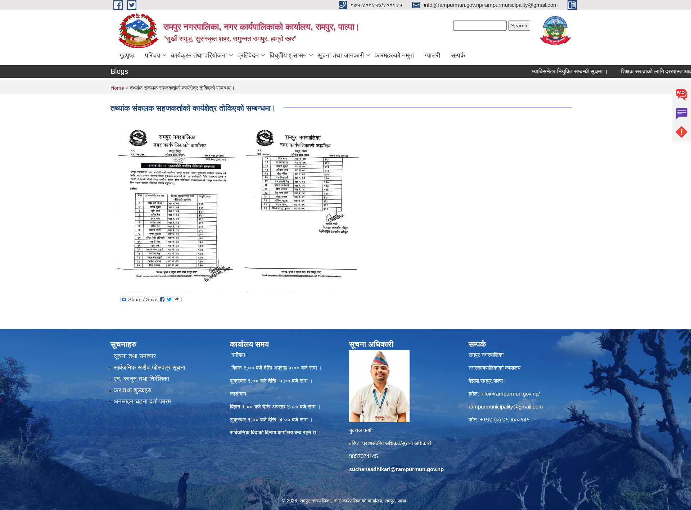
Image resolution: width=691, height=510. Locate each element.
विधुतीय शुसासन (288, 55)
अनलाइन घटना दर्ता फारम (142, 401)
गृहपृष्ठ (126, 55)
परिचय (152, 55)
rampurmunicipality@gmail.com (506, 406)
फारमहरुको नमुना (394, 55)
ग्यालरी (432, 55)
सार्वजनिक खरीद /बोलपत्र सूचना (149, 367)
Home (117, 88)
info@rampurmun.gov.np (509, 394)
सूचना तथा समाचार (135, 356)
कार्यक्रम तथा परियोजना (199, 55)
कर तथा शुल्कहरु (133, 390)
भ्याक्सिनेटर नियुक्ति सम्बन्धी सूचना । (553, 71)
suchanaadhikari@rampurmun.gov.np (396, 469)
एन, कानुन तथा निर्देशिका (141, 378)
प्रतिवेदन (248, 55)
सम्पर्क (458, 55)
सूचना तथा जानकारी (340, 55)
